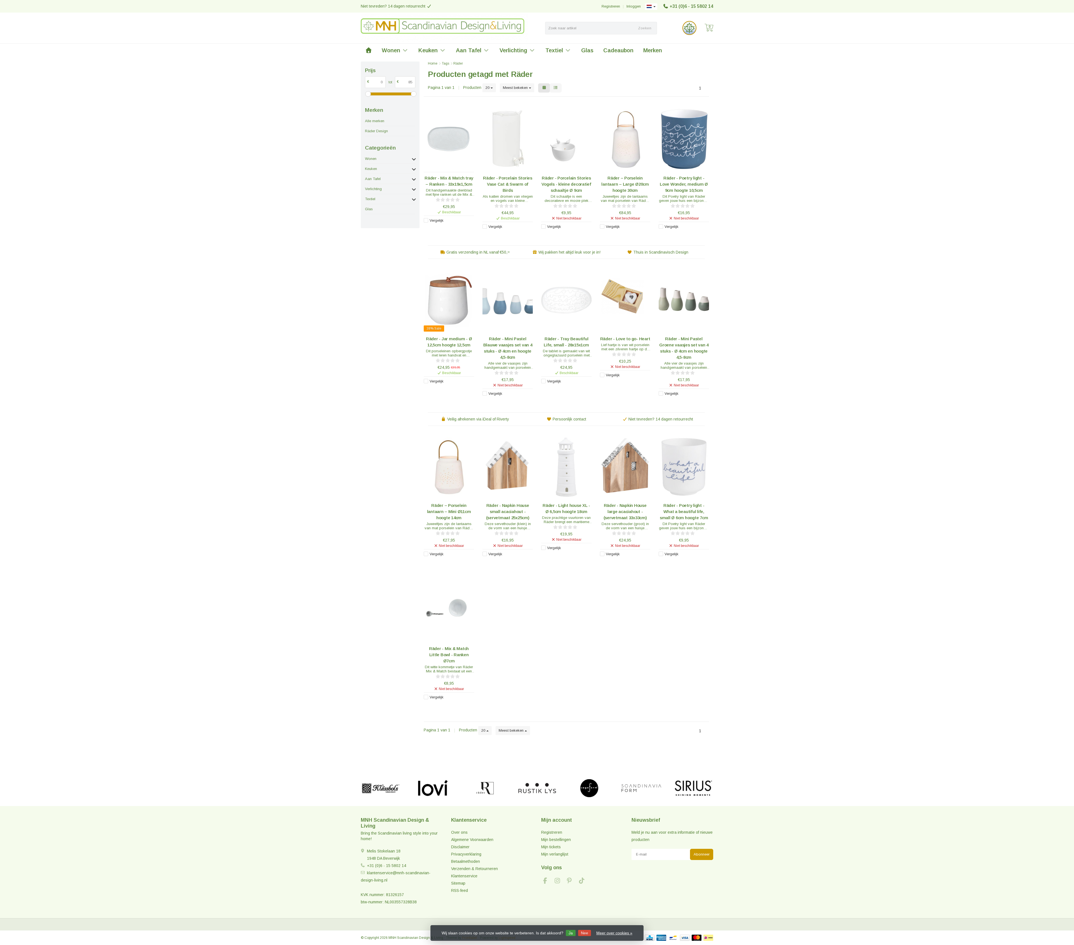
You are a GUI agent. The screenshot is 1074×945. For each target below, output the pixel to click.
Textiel (554, 50)
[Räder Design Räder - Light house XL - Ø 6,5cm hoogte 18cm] (566, 467)
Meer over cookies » (614, 933)
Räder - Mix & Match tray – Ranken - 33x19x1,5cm (449, 181)
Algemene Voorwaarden (472, 839)
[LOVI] (433, 788)
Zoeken (644, 28)
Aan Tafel (468, 50)
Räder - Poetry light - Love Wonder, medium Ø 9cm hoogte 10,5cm (684, 184)
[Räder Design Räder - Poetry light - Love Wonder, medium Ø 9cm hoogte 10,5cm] (684, 139)
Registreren (611, 6)
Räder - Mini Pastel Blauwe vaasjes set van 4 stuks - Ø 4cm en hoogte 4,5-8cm (507, 348)
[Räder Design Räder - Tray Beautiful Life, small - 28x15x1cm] (566, 300)
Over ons (459, 832)
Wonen (391, 50)
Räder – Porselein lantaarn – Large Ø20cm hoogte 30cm (625, 184)
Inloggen (633, 6)
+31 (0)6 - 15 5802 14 (691, 6)
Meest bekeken (516, 88)
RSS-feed (459, 890)
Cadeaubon (618, 50)
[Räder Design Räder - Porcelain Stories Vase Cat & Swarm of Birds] (507, 139)
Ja (571, 933)
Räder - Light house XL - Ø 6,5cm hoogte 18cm (566, 508)
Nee (584, 933)
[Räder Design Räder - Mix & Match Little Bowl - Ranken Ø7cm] (449, 610)
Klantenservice (464, 876)
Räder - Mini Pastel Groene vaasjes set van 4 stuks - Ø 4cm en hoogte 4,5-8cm (683, 348)
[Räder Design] (485, 788)
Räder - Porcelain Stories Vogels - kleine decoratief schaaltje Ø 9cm (566, 184)
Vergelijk (437, 220)
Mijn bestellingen (556, 839)
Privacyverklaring (466, 854)
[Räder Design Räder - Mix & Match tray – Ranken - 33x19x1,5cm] (449, 139)
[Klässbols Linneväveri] (380, 788)
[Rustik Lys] (537, 788)
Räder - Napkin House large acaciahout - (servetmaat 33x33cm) (625, 511)
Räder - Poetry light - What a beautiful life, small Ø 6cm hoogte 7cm (684, 511)
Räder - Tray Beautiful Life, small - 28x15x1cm (566, 341)
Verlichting (513, 50)
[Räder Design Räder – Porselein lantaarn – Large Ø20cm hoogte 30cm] (625, 139)
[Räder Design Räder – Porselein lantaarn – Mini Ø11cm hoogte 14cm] (449, 467)
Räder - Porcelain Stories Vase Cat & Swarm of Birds (507, 184)
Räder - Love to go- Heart (625, 338)
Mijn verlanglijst (554, 854)
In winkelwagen (446, 230)
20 (488, 88)
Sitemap (458, 883)
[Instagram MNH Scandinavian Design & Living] (560, 881)
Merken (652, 50)
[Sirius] (693, 788)
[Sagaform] (589, 788)
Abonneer (702, 854)
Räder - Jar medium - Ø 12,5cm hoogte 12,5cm (449, 341)
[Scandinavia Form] (641, 788)
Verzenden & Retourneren (474, 868)
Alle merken (374, 121)
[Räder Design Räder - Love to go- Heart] (625, 300)
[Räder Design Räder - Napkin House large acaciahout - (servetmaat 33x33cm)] (625, 467)
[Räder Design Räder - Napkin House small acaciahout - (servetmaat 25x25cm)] (507, 467)
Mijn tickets (551, 847)
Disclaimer (460, 847)
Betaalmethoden (465, 861)
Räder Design (376, 131)
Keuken (428, 50)
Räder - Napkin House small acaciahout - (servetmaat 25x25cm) (507, 511)
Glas (587, 50)
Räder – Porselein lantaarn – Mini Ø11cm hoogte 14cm (449, 511)
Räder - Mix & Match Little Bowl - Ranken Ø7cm (449, 654)
